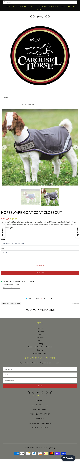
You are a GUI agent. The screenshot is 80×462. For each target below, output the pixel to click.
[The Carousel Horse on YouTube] (38, 16)
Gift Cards (42, 6)
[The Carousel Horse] (40, 56)
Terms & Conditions (40, 353)
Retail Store (40, 331)
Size (2, 249)
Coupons (40, 334)
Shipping (40, 344)
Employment (40, 337)
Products (11, 105)
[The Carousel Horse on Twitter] (30, 16)
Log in (63, 6)
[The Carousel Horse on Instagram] (45, 16)
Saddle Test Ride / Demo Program (40, 347)
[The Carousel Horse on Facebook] (34, 16)
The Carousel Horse (36, 448)
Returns (40, 350)
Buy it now (40, 273)
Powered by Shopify (49, 448)
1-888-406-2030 (53, 6)
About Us (40, 328)
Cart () (71, 6)
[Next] (75, 147)
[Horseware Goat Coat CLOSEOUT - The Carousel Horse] (40, 147)
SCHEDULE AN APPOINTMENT (40, 414)
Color (3, 239)
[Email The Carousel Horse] (49, 16)
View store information (11, 288)
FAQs (40, 341)
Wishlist (34, 6)
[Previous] (4, 147)
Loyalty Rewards (22, 6)
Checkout (40, 9)
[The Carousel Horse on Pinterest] (42, 16)
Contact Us (10, 6)
